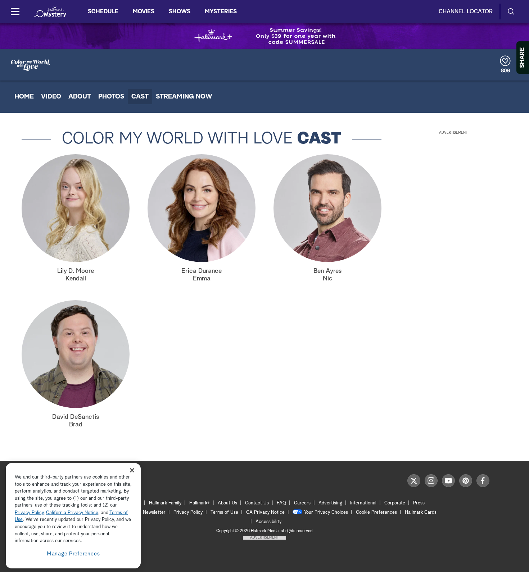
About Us (227, 503)
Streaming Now (184, 96)
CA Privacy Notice (265, 512)
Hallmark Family (165, 503)
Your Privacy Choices (326, 512)
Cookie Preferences (376, 512)
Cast (140, 96)
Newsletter (154, 512)
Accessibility (268, 522)
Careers (302, 503)
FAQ (281, 503)
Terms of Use (224, 512)
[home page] (50, 11)
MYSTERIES (221, 11)
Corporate (394, 503)
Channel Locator (466, 11)
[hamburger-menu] (15, 11)
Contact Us (257, 503)
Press (419, 503)
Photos (111, 96)
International (363, 503)
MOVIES (143, 11)
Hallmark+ (199, 503)
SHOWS (179, 11)
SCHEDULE (103, 11)
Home (24, 96)
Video (51, 96)
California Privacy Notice (72, 513)
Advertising (330, 503)
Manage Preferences (73, 554)
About (79, 96)
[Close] (132, 470)
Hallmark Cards (421, 512)
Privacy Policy (188, 512)
